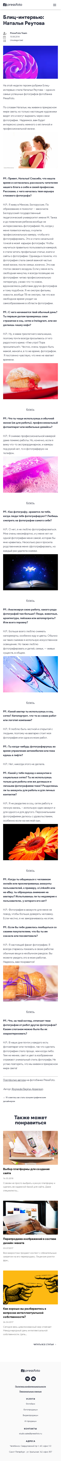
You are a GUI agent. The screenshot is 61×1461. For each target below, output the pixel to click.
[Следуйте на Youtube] (33, 1378)
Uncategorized (16, 40)
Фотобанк (30, 1404)
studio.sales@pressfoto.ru (30, 1433)
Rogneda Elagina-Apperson (27, 1089)
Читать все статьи (43, 1344)
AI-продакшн (30, 1421)
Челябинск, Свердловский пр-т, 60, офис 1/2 (30, 1446)
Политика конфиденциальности (30, 1386)
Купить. (30, 503)
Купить (30, 409)
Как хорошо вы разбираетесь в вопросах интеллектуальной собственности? (24, 1313)
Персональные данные (30, 1391)
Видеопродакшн (30, 1415)
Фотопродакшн (30, 1409)
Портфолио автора (14, 1080)
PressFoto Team (18, 33)
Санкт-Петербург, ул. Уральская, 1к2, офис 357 (30, 1452)
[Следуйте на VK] (27, 1378)
